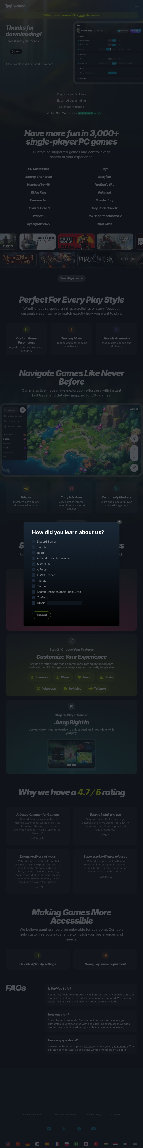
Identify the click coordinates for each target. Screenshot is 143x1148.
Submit (41, 615)
